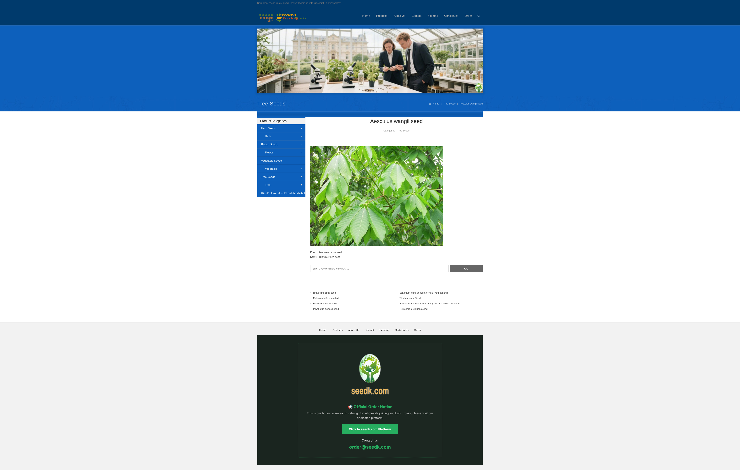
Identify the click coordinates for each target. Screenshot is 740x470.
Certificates (451, 15)
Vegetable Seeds (271, 160)
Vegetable (271, 168)
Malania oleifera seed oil (326, 298)
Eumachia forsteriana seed (413, 309)
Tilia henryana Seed (410, 298)
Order (468, 15)
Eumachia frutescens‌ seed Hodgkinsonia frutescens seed (429, 303)
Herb (268, 136)
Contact (416, 15)
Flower (269, 152)
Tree (268, 184)
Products (382, 15)
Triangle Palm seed (329, 256)
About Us (399, 15)
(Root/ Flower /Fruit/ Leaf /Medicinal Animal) (281, 194)
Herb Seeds (268, 128)
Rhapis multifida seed (324, 292)
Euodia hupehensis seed (326, 303)
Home (366, 15)
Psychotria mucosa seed (326, 309)
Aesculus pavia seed (330, 252)
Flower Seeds (269, 144)
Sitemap (433, 15)
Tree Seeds (271, 104)
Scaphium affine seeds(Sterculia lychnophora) (423, 292)
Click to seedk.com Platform (370, 429)
